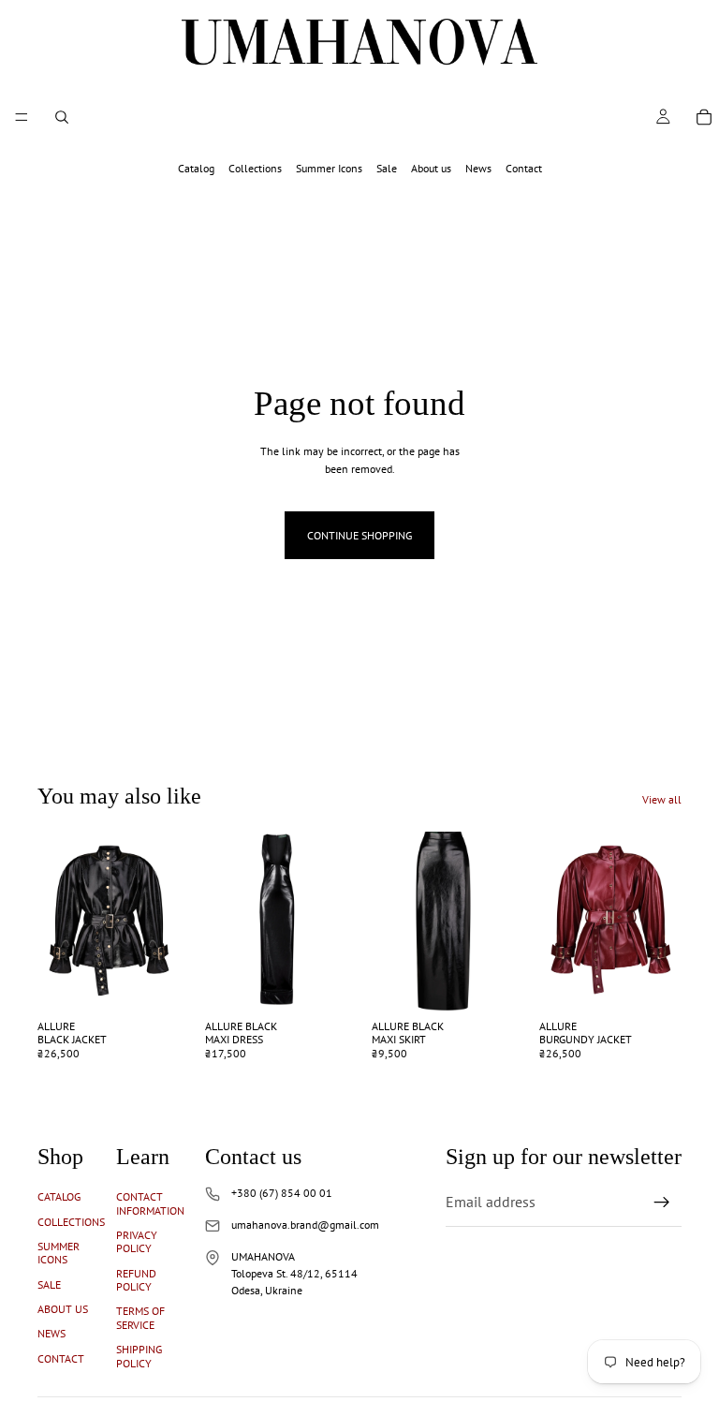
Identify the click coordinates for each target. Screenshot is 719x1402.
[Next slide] (160, 920)
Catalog (196, 168)
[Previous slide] (58, 920)
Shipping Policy (139, 1355)
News (478, 168)
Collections (255, 168)
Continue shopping (359, 535)
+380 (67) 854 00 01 (281, 1193)
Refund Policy (136, 1279)
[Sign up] (662, 1202)
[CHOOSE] (152, 981)
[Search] (61, 117)
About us (431, 168)
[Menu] (21, 117)
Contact (524, 168)
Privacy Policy (136, 1241)
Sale (386, 168)
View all (662, 799)
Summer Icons (329, 168)
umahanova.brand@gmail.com (305, 1225)
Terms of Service (140, 1317)
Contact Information (150, 1203)
